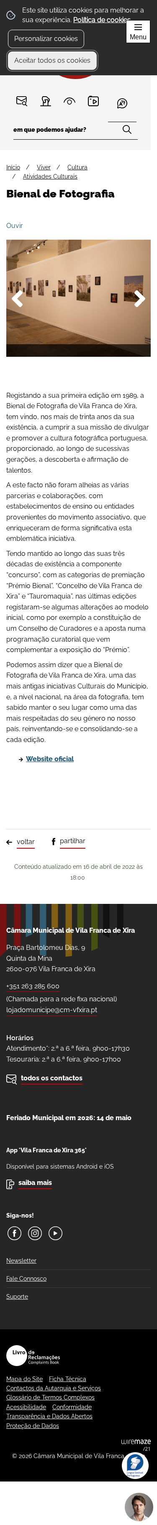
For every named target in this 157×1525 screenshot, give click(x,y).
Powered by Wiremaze (136, 1445)
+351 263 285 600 (32, 986)
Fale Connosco (26, 1278)
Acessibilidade (26, 1407)
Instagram (35, 1233)
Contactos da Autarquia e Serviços (53, 1388)
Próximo (136, 300)
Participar (45, 101)
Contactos (22, 101)
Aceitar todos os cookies (52, 60)
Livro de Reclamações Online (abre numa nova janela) (33, 1355)
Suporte (17, 1296)
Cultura (77, 167)
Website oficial (50, 759)
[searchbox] (75, 132)
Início (13, 167)
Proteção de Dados (32, 1426)
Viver (44, 167)
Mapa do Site (24, 1379)
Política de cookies (102, 20)
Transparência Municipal (69, 101)
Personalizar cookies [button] (46, 39)
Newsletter (21, 1260)
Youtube (55, 1233)
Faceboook (14, 1233)
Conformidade (72, 1407)
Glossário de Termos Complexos (50, 1397)
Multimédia (93, 101)
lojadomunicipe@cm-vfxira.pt (51, 1010)
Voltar (26, 842)
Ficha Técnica (67, 1379)
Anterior (20, 300)
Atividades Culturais (50, 176)
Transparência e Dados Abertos (49, 1416)
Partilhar (72, 841)
